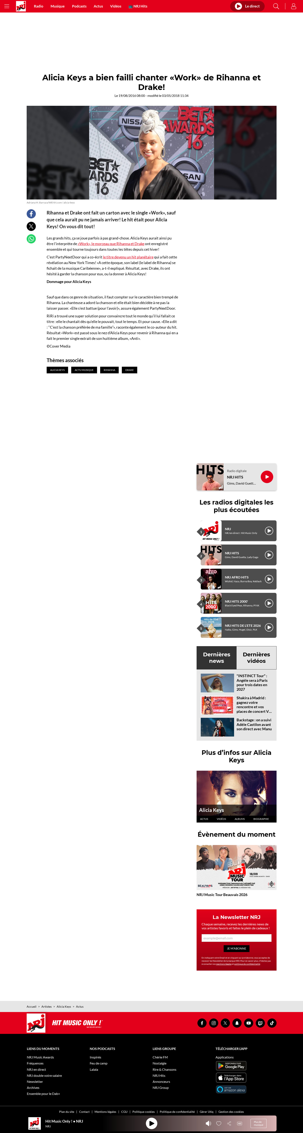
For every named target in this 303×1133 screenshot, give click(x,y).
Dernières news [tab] (216, 657)
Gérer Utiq (206, 1111)
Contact (84, 1111)
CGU (124, 1111)
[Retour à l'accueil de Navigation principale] (21, 6)
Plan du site (66, 1111)
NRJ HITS (235, 477)
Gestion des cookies (231, 1111)
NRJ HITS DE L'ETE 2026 (243, 625)
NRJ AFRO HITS (237, 577)
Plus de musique (258, 1123)
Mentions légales (105, 1111)
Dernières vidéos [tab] (256, 657)
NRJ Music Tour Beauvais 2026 (222, 894)
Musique (58, 6)
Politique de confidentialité (177, 1111)
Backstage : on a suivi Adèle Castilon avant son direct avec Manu (254, 724)
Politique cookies (143, 1111)
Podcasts (79, 6)
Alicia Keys (211, 810)
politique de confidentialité (247, 964)
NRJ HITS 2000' (236, 601)
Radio (38, 6)
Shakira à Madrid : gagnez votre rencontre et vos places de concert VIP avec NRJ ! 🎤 (254, 707)
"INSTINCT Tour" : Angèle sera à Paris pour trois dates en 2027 (252, 682)
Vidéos (115, 6)
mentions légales (224, 964)
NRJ (228, 529)
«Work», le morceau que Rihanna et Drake (111, 243)
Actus (98, 6)
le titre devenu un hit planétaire (128, 257)
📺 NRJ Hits (137, 6)
